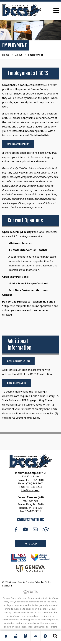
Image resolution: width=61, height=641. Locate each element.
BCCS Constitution (18, 361)
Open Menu (56, 10)
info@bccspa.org (30, 490)
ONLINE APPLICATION (18, 144)
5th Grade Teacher (20, 243)
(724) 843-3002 (34, 483)
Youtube (25, 529)
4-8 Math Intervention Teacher (27, 250)
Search (55, 636)
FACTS (45, 529)
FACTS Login (30, 543)
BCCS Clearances (16, 383)
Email (35, 529)
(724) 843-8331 (34, 507)
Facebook (16, 529)
